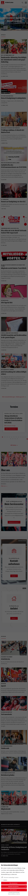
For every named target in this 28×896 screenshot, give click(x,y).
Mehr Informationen (11, 429)
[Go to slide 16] (12, 439)
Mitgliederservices (13, 522)
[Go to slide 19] (18, 439)
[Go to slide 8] (15, 437)
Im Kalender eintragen (11, 425)
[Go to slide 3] (6, 437)
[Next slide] (27, 439)
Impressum (18, 893)
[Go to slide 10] (18, 437)
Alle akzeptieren (13, 883)
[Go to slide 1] (2, 437)
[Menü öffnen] (26, 3)
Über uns (3, 486)
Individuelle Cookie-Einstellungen (14, 892)
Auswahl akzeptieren (13, 886)
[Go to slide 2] (4, 437)
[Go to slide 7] (13, 437)
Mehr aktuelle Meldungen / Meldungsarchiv (13, 397)
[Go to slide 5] (9, 437)
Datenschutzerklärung (11, 893)
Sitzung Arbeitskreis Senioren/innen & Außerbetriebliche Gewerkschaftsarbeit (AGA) (13, 419)
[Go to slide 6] (11, 437)
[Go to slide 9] (17, 437)
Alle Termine (13, 445)
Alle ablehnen (13, 890)
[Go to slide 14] (26, 437)
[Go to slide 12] (22, 437)
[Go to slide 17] (14, 439)
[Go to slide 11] (20, 437)
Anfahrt (13, 618)
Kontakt (14, 576)
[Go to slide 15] (10, 439)
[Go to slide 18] (16, 439)
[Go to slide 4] (8, 437)
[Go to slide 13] (24, 437)
